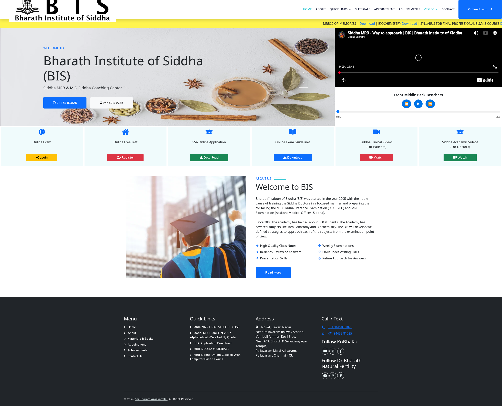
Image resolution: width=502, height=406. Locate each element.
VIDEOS (429, 9)
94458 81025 (65, 103)
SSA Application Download (213, 343)
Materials (362, 9)
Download (346, 23)
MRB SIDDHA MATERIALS (211, 349)
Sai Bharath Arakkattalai (151, 399)
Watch (378, 157)
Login (43, 157)
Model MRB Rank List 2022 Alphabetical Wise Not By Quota (213, 335)
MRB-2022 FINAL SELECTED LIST (217, 327)
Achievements (409, 9)
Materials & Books (140, 339)
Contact (448, 9)
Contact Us (135, 356)
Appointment (384, 9)
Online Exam (477, 9)
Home (307, 9)
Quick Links (338, 9)
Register (127, 157)
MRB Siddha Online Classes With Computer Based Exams (215, 357)
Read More (273, 272)
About (321, 9)
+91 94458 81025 (340, 327)
